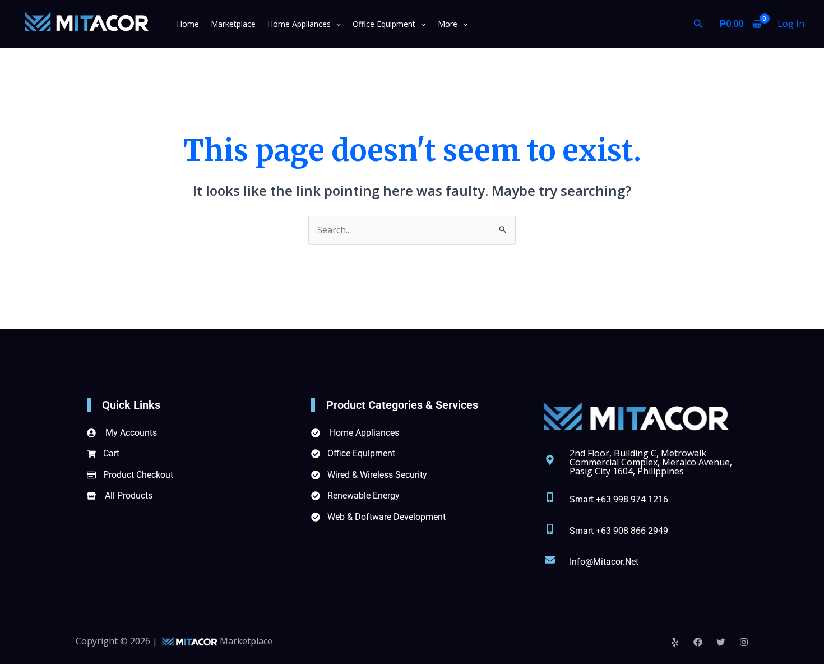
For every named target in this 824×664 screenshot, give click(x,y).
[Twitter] (720, 642)
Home (188, 24)
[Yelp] (674, 642)
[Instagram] (743, 642)
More (447, 24)
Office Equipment (384, 24)
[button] (336, 24)
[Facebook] (697, 642)
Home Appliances (299, 24)
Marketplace (233, 24)
